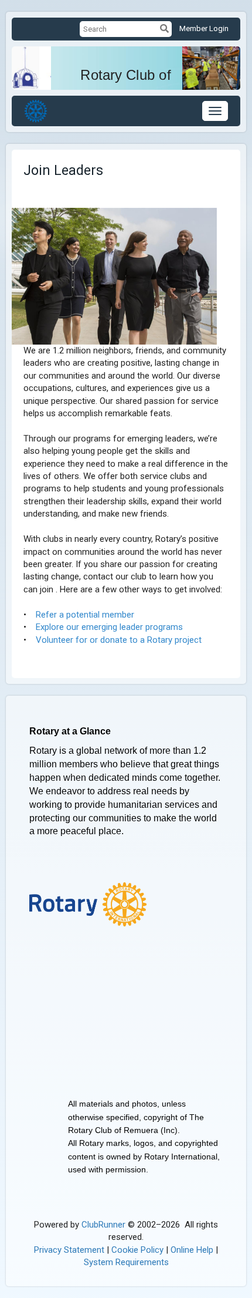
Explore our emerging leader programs (109, 627)
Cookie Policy (137, 1250)
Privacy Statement (69, 1250)
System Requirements (126, 1262)
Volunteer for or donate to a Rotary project (119, 640)
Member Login (204, 28)
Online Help (192, 1250)
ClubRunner (103, 1224)
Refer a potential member (85, 614)
